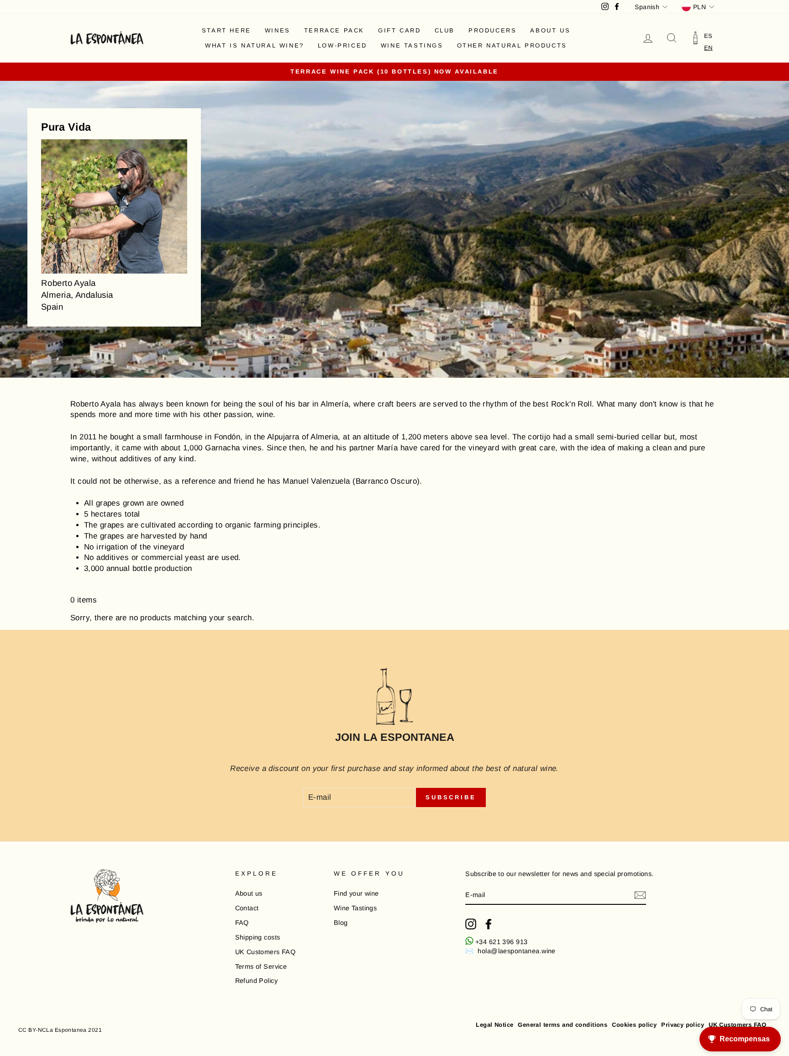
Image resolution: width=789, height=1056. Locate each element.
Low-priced (342, 45)
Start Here (226, 30)
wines (277, 30)
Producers (492, 30)
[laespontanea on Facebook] (488, 924)
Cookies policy (634, 1024)
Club (445, 30)
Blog (341, 922)
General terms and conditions (562, 1024)
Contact (247, 908)
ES (708, 35)
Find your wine (356, 893)
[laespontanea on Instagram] (470, 924)
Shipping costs (257, 937)
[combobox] (708, 47)
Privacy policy (682, 1024)
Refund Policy (256, 980)
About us (550, 30)
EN (708, 47)
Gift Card (399, 30)
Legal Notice (494, 1024)
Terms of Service (261, 966)
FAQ (242, 922)
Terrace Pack (334, 30)
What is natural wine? (254, 45)
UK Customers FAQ (265, 952)
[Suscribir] (640, 895)
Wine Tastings (412, 45)
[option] (708, 36)
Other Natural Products (512, 45)
